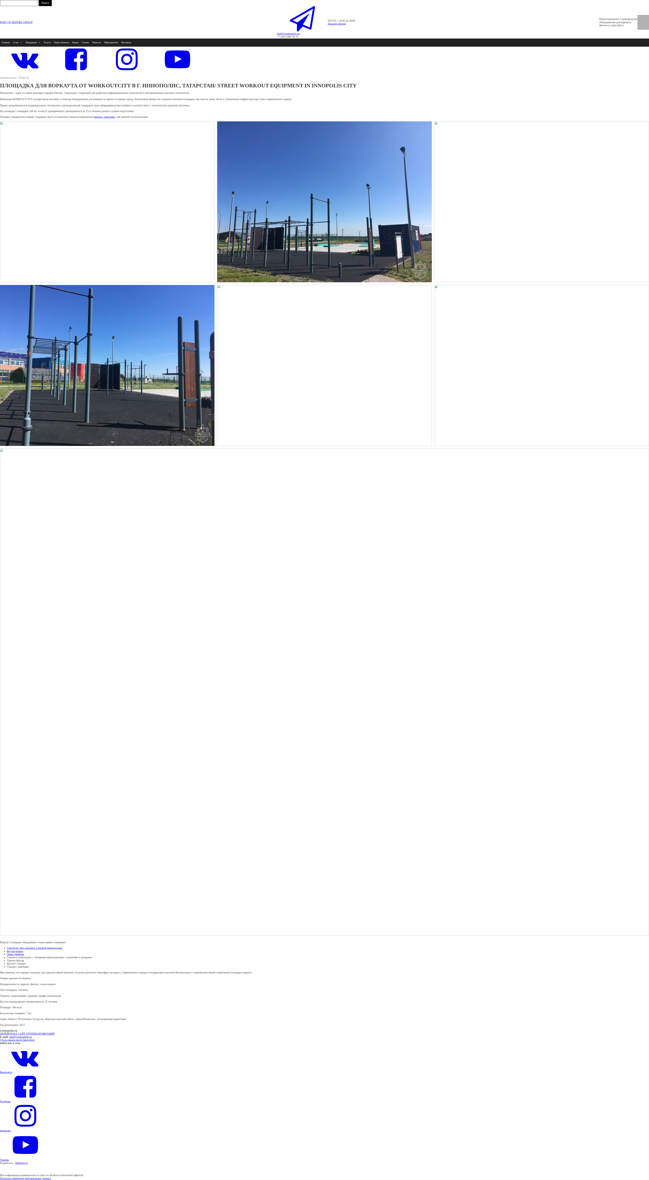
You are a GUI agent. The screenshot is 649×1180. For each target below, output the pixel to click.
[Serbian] (645, 23)
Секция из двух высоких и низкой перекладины (34, 948)
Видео (75, 42)
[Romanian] (645, 20)
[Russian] (641, 23)
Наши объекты (61, 42)
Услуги (47, 42)
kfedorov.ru (21, 1163)
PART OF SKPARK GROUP (16, 22)
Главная (6, 42)
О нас (16, 42)
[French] (641, 20)
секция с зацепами (104, 116)
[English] (641, 17)
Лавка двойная (15, 954)
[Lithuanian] (645, 27)
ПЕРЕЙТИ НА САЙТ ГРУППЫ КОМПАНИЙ (27, 1033)
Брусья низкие (15, 951)
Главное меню (8, 77)
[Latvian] (641, 27)
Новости (96, 42)
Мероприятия (111, 42)
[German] (645, 17)
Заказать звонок (337, 23)
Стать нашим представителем (17, 1040)
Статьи (85, 42)
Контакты (126, 42)
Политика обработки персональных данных (25, 1178)
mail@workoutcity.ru (20, 1036)
